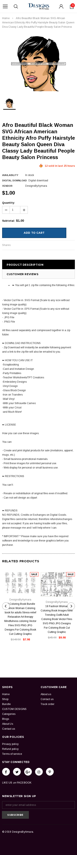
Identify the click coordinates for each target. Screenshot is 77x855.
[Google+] (28, 772)
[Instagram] (39, 772)
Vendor (7, 186)
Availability (10, 175)
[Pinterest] (50, 772)
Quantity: (8, 202)
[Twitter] (17, 772)
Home (6, 18)
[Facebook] (6, 772)
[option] (38, 63)
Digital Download (14, 180)
